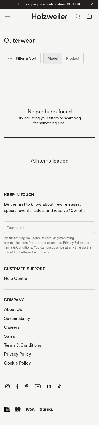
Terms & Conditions (22, 345)
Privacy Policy (73, 243)
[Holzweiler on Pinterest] (27, 386)
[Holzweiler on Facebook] (17, 386)
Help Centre (15, 278)
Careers (12, 327)
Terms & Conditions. (18, 247)
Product (72, 58)
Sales (9, 336)
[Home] (49, 16)
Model (53, 58)
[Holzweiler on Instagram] (7, 386)
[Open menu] (7, 16)
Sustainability (17, 318)
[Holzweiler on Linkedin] (49, 386)
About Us (13, 309)
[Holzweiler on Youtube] (38, 386)
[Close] (92, 4)
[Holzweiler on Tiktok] (59, 386)
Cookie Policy (17, 363)
